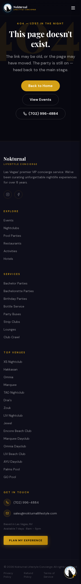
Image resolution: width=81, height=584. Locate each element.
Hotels (8, 259)
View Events (40, 99)
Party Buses (12, 314)
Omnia (8, 377)
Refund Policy (28, 575)
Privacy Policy (8, 575)
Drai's (8, 400)
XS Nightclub (13, 362)
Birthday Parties (15, 299)
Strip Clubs (12, 322)
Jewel (8, 423)
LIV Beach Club (14, 454)
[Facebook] (18, 194)
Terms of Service (49, 575)
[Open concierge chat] (70, 572)
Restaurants (12, 243)
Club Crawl (12, 337)
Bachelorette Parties (19, 291)
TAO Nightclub (14, 392)
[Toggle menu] (73, 8)
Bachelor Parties (15, 283)
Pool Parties (12, 236)
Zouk (7, 408)
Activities (10, 251)
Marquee (10, 385)
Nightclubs (11, 228)
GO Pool (10, 477)
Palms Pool (12, 469)
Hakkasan (11, 369)
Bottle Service (14, 306)
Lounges (10, 329)
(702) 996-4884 (43, 113)
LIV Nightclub (13, 415)
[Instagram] (8, 194)
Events (9, 220)
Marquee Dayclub (16, 438)
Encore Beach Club (18, 431)
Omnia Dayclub (15, 446)
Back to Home (40, 85)
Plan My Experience (25, 540)
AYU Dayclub (13, 462)
